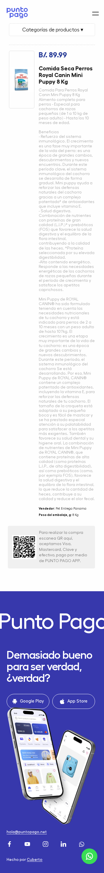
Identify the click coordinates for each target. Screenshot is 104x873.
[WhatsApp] (82, 843)
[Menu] (95, 13)
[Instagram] (46, 843)
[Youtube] (28, 843)
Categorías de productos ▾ (52, 29)
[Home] (15, 12)
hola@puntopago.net (27, 832)
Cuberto (34, 859)
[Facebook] (10, 843)
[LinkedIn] (64, 843)
